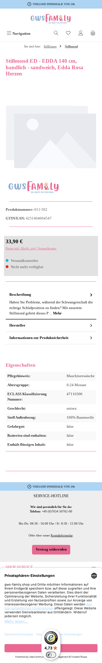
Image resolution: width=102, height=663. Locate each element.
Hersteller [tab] (17, 325)
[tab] (51, 304)
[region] (51, 137)
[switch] (51, 655)
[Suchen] (56, 33)
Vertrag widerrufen (51, 549)
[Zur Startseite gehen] (51, 19)
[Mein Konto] (81, 33)
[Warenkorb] (93, 33)
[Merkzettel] (68, 33)
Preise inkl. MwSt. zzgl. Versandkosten (31, 248)
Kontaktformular (62, 535)
